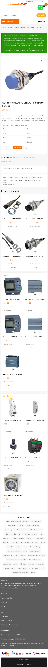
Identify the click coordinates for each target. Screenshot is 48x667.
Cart (2, 612)
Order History (6, 594)
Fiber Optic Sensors (36, 529)
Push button (7, 564)
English (31, 1)
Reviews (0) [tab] (6, 162)
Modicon (18, 547)
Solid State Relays (9, 568)
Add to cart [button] (9, 307)
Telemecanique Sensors (36, 568)
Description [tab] (6, 157)
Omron (25, 547)
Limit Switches (24, 542)
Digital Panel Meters (32, 525)
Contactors (11, 525)
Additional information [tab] (24, 157)
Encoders (25, 529)
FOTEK (20, 534)
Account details (6, 598)
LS (32, 542)
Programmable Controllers (36, 555)
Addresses (4, 602)
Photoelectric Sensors (14, 551)
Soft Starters (40, 564)
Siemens (31, 564)
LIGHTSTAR (14, 542)
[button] (42, 61)
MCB (37, 542)
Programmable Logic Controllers (17, 559)
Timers (33, 572)
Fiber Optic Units (10, 534)
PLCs (25, 551)
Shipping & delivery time (9, 625)
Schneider (23, 564)
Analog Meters (16, 521)
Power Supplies (7, 555)
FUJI (41, 534)
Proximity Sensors (35, 559)
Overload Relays (35, 547)
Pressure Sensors (20, 555)
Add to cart (17, 148)
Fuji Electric (7, 538)
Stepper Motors (22, 568)
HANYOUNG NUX (18, 538)
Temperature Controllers (20, 572)
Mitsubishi (10, 547)
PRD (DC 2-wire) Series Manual (21, 168)
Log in (3, 606)
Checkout (4, 616)
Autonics (10, 180)
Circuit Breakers (36, 521)
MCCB (43, 542)
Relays (15, 564)
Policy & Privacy (6, 620)
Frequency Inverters (31, 534)
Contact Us (5, 631)
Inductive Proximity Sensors (33, 177)
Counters (21, 525)
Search (41, 15)
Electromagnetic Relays (12, 529)
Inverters (6, 542)
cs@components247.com (14, 635)
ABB (7, 521)
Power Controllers (34, 551)
